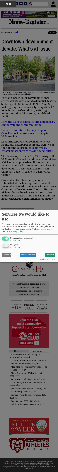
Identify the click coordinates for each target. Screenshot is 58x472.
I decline (7, 255)
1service (15, 240)
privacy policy (16, 231)
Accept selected (28, 255)
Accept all (49, 255)
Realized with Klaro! (47, 259)
